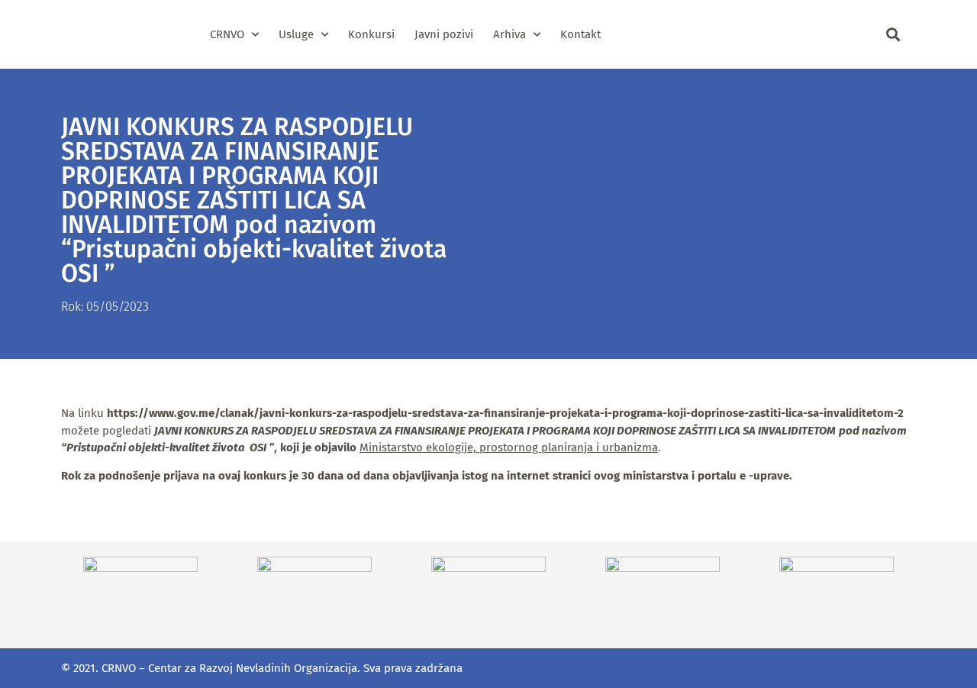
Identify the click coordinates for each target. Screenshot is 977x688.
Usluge (296, 34)
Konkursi (371, 34)
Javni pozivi (443, 34)
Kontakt (580, 34)
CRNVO (227, 34)
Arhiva (509, 34)
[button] (892, 34)
